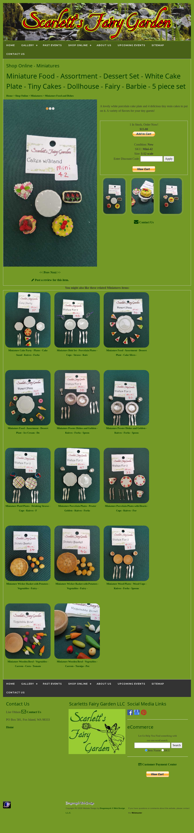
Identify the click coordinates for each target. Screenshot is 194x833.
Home (10, 727)
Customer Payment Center (159, 764)
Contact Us (146, 222)
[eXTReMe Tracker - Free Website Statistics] (7, 806)
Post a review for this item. (51, 280)
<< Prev (44, 272)
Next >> (55, 272)
